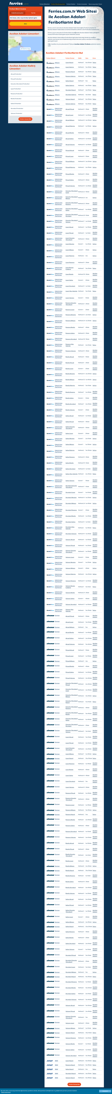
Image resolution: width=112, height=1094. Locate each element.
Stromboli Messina (71, 497)
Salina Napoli (70, 81)
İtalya (94, 62)
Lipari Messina (70, 244)
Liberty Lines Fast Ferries (58, 109)
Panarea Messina (71, 315)
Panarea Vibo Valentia (70, 345)
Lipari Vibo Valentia (71, 291)
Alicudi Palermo (70, 126)
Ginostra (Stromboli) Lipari (72, 191)
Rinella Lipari (69, 368)
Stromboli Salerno (71, 94)
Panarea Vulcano (71, 351)
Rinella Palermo (70, 385)
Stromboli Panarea (71, 510)
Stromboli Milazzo (71, 503)
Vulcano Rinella (70, 592)
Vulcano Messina (71, 562)
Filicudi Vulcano (70, 186)
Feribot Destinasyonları (58, 4)
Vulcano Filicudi (70, 545)
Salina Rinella (70, 463)
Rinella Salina (70, 398)
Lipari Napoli (69, 62)
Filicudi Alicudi (70, 150)
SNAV (56, 1060)
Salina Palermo (70, 450)
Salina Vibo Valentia (71, 474)
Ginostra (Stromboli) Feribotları (20, 84)
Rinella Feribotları (16, 98)
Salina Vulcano (70, 480)
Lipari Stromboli (70, 286)
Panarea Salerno (71, 76)
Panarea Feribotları (16, 93)
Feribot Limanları (82, 4)
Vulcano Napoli (70, 99)
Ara (25, 24)
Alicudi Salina (70, 138)
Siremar (57, 615)
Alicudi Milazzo (70, 120)
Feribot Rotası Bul (74, 1084)
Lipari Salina (69, 280)
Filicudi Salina (70, 180)
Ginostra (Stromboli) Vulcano (72, 221)
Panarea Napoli (70, 71)
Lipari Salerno (70, 67)
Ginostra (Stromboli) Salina (72, 209)
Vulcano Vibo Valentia (69, 610)
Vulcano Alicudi (70, 539)
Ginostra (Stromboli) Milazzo (72, 197)
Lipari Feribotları (16, 89)
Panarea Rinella (70, 327)
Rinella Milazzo (70, 379)
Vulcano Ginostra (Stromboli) (71, 551)
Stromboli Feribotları (17, 108)
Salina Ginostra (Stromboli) (70, 427)
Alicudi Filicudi (70, 109)
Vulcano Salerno (70, 104)
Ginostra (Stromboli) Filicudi (72, 684)
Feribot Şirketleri (45, 4)
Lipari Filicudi (69, 233)
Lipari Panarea (70, 262)
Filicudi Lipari (69, 156)
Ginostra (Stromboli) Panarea (72, 203)
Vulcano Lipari (70, 557)
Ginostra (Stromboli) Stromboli (72, 215)
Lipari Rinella (69, 274)
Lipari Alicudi (69, 227)
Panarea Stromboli (71, 339)
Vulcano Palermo (71, 574)
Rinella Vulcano (70, 410)
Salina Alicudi (70, 416)
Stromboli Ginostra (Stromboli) (71, 486)
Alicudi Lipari (69, 115)
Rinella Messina (70, 373)
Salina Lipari (69, 433)
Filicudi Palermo (70, 167)
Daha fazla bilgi (6, 1092)
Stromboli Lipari (70, 492)
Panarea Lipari (70, 309)
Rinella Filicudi (70, 362)
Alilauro (57, 62)
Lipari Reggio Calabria (70, 268)
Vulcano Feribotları (16, 113)
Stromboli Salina (70, 522)
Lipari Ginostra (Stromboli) (70, 238)
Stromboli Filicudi (71, 955)
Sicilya (94, 120)
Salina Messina (70, 438)
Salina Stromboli (70, 469)
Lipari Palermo (70, 256)
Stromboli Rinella (71, 516)
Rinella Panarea (70, 392)
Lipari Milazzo (70, 250)
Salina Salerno (70, 85)
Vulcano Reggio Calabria (70, 586)
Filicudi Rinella (70, 174)
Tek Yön (33, 13)
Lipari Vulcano (70, 298)
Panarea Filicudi (70, 793)
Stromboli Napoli (71, 90)
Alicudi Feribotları (16, 74)
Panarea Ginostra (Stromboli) (71, 303)
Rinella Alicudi (70, 357)
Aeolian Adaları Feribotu (82, 44)
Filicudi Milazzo (70, 161)
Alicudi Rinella (70, 133)
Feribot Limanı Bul (25, 119)
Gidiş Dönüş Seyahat (17, 13)
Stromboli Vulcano (71, 533)
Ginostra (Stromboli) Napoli (72, 701)
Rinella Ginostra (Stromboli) (70, 855)
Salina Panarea (70, 457)
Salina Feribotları (16, 103)
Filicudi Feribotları (16, 79)
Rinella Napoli (70, 870)
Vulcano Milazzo (70, 568)
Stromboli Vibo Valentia (70, 527)
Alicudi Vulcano (70, 144)
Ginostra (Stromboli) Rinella (72, 713)
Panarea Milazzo (70, 320)
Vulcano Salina (70, 598)
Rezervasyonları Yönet (95, 4)
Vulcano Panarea (71, 581)
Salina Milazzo (70, 444)
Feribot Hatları (71, 4)
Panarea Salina (70, 333)
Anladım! (105, 1091)
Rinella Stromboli (71, 404)
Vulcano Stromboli (71, 604)
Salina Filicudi (70, 421)
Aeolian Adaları (95, 109)
